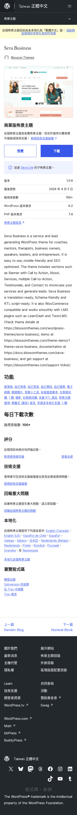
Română (39, 545)
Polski (27, 545)
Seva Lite (27, 167)
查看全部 (67, 456)
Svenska (10, 550)
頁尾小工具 (32, 392)
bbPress (12, 733)
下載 (56, 151)
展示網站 (47, 648)
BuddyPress (15, 740)
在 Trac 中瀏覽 (13, 589)
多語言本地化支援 (48, 403)
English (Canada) (57, 530)
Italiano (22, 540)
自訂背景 (20, 386)
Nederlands (12, 545)
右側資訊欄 (30, 397)
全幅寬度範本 (49, 392)
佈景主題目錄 (50, 656)
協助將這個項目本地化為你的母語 (48, 31)
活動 (44, 691)
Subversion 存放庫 (16, 584)
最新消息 (10, 656)
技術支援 (10, 691)
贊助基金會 (51, 698)
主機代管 (10, 663)
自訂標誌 (46, 386)
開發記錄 (10, 579)
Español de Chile (34, 535)
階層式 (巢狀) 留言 (23, 403)
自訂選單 (59, 386)
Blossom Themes (22, 57)
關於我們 (10, 648)
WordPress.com (18, 718)
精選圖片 (17, 392)
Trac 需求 (10, 594)
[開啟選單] (70, 6)
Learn (8, 683)
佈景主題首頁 (12, 222)
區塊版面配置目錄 (54, 670)
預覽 (20, 151)
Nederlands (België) (55, 540)
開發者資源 (12, 698)
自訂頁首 (33, 386)
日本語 (34, 540)
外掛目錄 (47, 663)
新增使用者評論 (14, 456)
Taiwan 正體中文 (26, 759)
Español (54, 535)
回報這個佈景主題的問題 (20, 510)
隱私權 (9, 670)
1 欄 (11, 397)
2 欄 (64, 403)
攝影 (18, 397)
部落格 (8, 386)
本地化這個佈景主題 (17, 559)
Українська (30, 550)
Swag (47, 705)
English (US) (12, 535)
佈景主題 (10, 18)
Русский (53, 545)
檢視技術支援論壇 (42, 138)
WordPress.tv (16, 705)
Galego (9, 540)
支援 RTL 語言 (48, 397)
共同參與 (47, 683)
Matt (10, 726)
